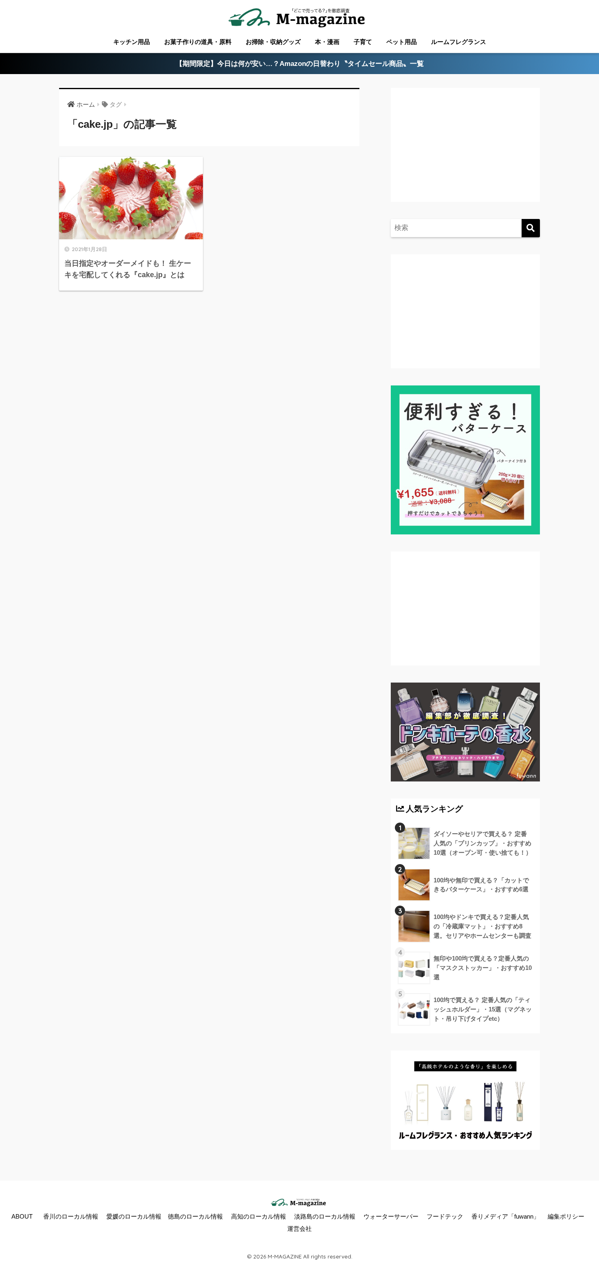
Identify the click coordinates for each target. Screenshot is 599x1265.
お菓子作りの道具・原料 (197, 41)
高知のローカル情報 (258, 1216)
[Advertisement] (464, 153)
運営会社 (299, 1229)
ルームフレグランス (458, 41)
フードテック (445, 1216)
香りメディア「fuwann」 (505, 1216)
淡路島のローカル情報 (324, 1216)
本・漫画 (327, 41)
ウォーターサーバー (390, 1216)
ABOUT (22, 1216)
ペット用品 (401, 41)
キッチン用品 (131, 41)
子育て (363, 41)
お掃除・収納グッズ (273, 41)
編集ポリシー (566, 1216)
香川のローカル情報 (70, 1216)
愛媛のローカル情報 (133, 1216)
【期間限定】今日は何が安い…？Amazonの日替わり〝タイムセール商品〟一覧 (300, 64)
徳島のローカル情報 (195, 1216)
